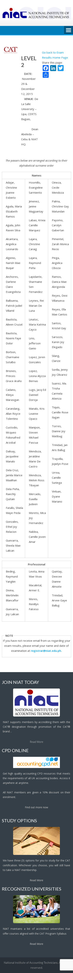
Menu (68, 30)
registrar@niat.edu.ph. (46, 651)
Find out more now (36, 807)
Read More (36, 742)
